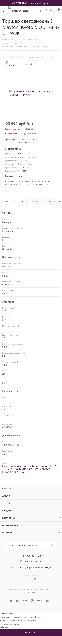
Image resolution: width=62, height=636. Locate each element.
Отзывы (53, 202)
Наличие (36, 202)
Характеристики (14, 202)
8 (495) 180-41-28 (31, 556)
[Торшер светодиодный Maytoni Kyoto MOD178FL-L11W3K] (31, 93)
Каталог (7, 488)
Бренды (6, 510)
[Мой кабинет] (51, 10)
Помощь (7, 532)
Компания (8, 518)
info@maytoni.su (33, 561)
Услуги (6, 503)
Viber (27, 578)
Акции (6, 496)
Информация (10, 525)
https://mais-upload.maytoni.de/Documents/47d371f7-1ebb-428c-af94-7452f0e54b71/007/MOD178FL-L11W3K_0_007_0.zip (30, 469)
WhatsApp (35, 578)
